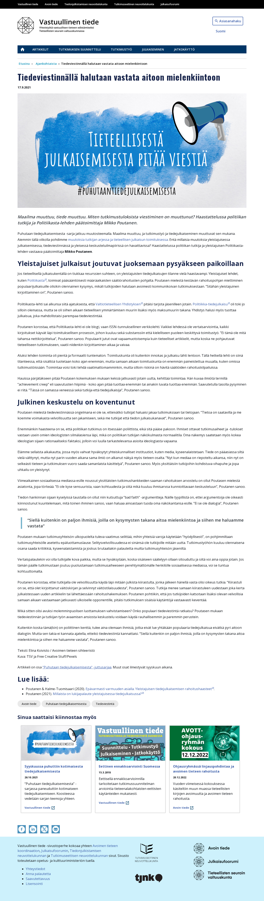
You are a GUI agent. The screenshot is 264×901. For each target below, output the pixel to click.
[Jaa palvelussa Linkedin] (33, 829)
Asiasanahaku (230, 21)
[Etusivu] (60, 24)
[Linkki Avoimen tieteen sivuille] (212, 848)
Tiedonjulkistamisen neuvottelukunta (85, 4)
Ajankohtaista (46, 63)
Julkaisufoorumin (54, 850)
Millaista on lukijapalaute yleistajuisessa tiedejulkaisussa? (97, 694)
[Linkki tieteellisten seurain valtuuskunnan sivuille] (219, 874)
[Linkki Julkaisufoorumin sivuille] (216, 861)
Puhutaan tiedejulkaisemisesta (66, 704)
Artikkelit (40, 49)
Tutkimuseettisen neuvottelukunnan (79, 855)
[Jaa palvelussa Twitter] (44, 829)
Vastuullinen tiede (28, 4)
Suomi (220, 31)
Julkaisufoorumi (170, 4)
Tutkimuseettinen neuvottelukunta (134, 4)
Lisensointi (34, 883)
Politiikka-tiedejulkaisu (210, 304)
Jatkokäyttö (184, 49)
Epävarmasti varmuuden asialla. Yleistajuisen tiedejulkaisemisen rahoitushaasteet (149, 689)
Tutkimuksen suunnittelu (80, 49)
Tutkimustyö (121, 49)
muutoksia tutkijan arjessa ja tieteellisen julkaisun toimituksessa (117, 239)
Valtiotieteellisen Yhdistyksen (118, 304)
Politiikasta (36, 280)
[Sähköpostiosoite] (56, 829)
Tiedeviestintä (105, 704)
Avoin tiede (51, 4)
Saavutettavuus (38, 878)
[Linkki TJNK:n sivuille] (149, 878)
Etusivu (24, 49)
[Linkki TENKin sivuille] (146, 852)
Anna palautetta (38, 874)
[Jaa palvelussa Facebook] (22, 829)
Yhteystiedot (35, 869)
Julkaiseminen (153, 49)
